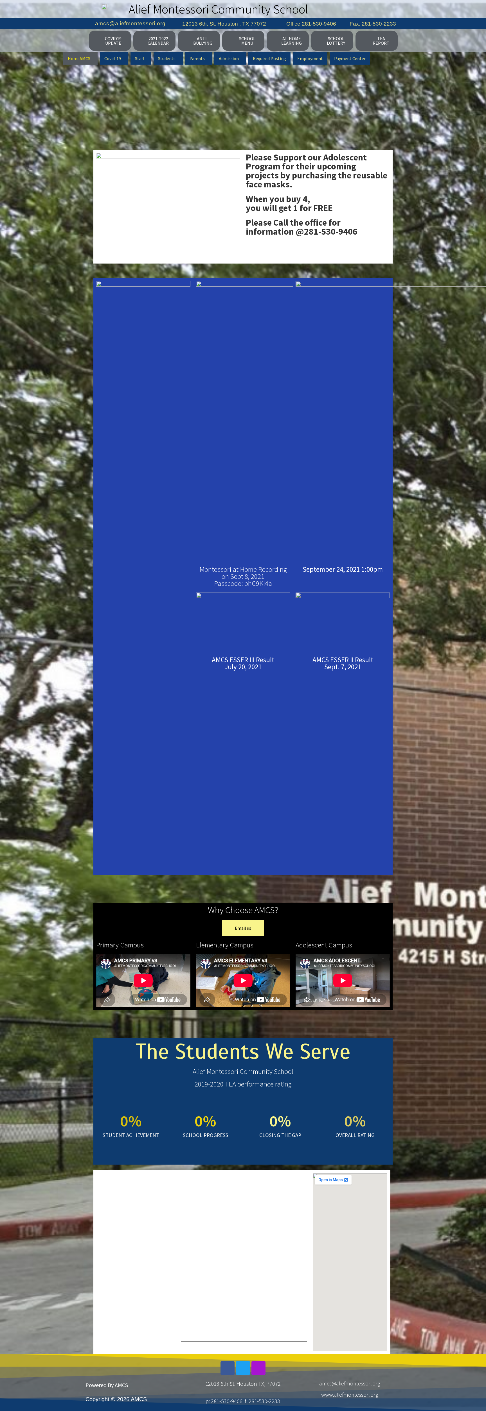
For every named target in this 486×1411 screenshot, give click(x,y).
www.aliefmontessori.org (349, 1394)
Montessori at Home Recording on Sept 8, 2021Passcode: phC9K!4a (243, 576)
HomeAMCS (79, 58)
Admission (229, 58)
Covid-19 (112, 58)
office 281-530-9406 (311, 24)
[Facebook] (227, 1368)
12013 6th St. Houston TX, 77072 (243, 1383)
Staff (139, 58)
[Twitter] (243, 1368)
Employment (310, 58)
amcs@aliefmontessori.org (130, 23)
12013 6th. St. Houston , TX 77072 (224, 24)
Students (167, 58)
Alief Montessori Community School (218, 9)
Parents (197, 58)
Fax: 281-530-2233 (373, 24)
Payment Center (350, 58)
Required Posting (269, 58)
